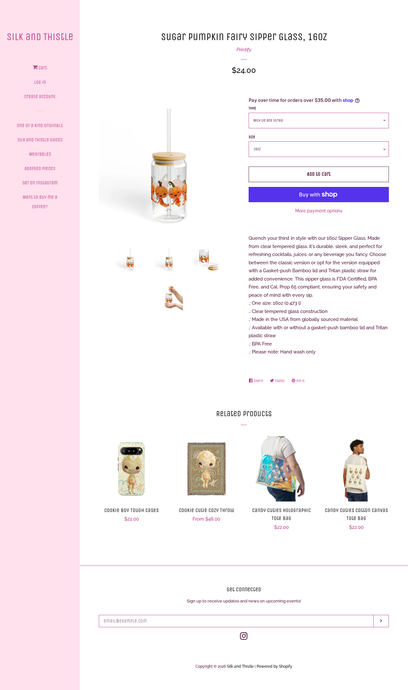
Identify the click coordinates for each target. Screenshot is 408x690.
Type (252, 108)
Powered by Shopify (274, 666)
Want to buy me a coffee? (40, 202)
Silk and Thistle (40, 37)
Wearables (40, 154)
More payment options (318, 210)
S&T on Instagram (40, 183)
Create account (39, 96)
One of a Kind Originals (40, 125)
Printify (244, 50)
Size (252, 137)
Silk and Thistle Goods (40, 140)
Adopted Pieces (40, 168)
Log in (40, 82)
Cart (42, 68)
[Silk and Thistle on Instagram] (244, 637)
